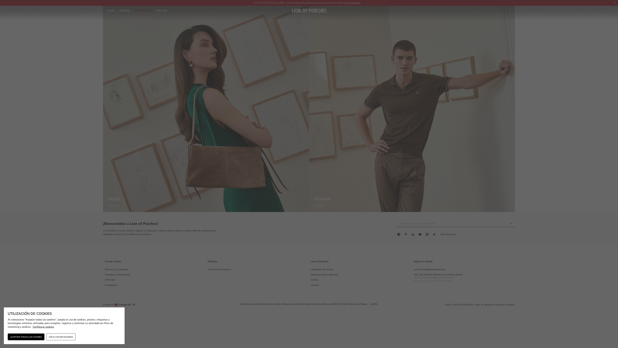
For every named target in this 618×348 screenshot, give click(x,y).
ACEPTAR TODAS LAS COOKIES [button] (26, 337)
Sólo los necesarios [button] (61, 337)
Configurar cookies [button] (43, 327)
